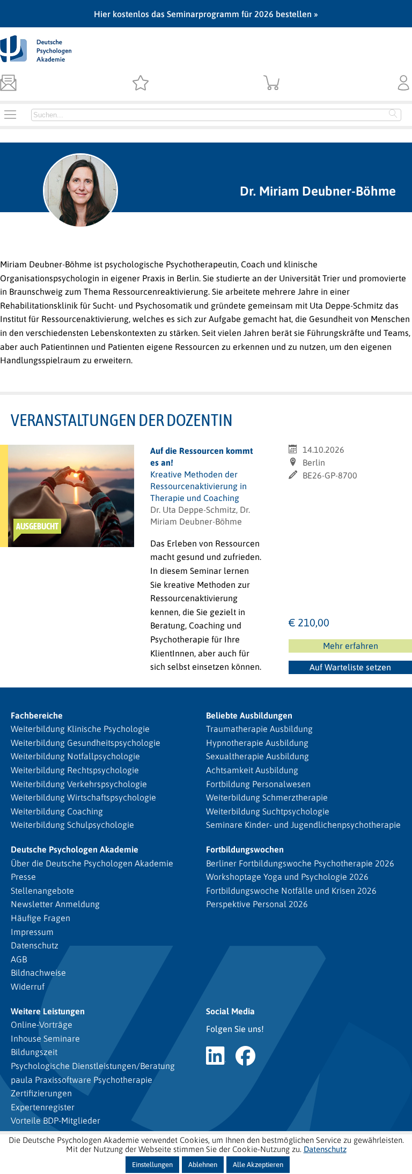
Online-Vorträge (41, 1024)
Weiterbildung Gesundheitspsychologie (85, 742)
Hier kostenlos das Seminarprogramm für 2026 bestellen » (206, 14)
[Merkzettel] (140, 83)
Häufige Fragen (40, 918)
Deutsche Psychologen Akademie (74, 849)
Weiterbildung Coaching (57, 811)
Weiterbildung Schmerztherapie (267, 797)
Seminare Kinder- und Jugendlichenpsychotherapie (303, 824)
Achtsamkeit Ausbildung (252, 770)
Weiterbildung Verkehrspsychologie (79, 784)
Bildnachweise (38, 972)
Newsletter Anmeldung (55, 904)
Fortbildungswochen (245, 849)
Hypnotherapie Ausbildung (257, 742)
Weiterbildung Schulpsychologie (72, 824)
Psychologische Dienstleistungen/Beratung (93, 1066)
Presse (23, 876)
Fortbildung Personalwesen (258, 784)
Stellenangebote (42, 890)
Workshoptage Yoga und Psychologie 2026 (287, 876)
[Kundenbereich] (403, 83)
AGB (19, 959)
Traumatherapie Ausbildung (259, 729)
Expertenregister (43, 1107)
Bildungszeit (34, 1052)
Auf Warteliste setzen (351, 668)
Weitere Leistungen (48, 1011)
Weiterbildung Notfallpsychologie (75, 756)
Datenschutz (34, 945)
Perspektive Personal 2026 (257, 904)
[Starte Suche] (393, 115)
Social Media (230, 1011)
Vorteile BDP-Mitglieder (55, 1120)
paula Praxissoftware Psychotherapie (81, 1080)
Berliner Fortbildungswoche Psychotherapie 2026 (300, 863)
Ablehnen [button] (202, 1165)
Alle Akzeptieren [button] (258, 1165)
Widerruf (28, 986)
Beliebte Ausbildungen (249, 715)
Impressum (32, 932)
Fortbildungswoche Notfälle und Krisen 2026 (291, 890)
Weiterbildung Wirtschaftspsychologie (83, 797)
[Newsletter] (8, 83)
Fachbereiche (37, 715)
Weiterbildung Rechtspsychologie (75, 770)
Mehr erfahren (350, 645)
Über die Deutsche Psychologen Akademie (92, 863)
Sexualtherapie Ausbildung (257, 756)
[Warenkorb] (271, 83)
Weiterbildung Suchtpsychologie (267, 811)
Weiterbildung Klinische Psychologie (80, 729)
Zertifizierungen (41, 1093)
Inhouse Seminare (45, 1038)
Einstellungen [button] (152, 1165)
